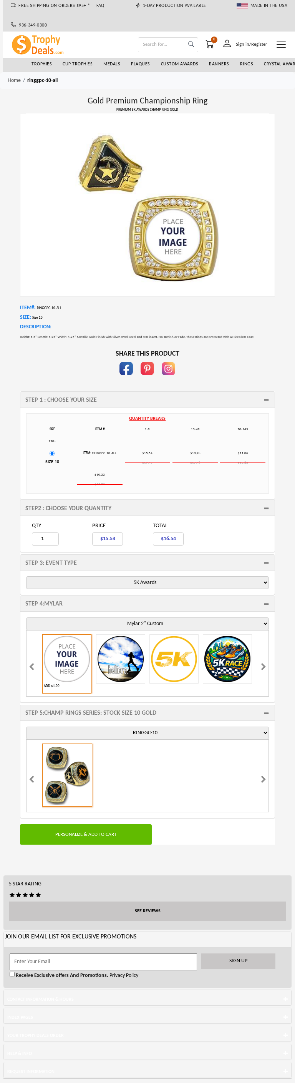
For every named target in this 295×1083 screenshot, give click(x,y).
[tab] (147, 399)
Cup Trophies (78, 64)
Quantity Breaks (147, 418)
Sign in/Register (251, 44)
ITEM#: (28, 308)
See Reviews (148, 911)
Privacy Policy (123, 975)
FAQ (100, 5)
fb (126, 379)
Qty (36, 526)
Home (14, 80)
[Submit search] (191, 45)
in (169, 379)
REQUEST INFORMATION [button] (31, 1072)
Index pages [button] (20, 1017)
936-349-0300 (31, 25)
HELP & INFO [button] (19, 1053)
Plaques (140, 64)
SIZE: (25, 317)
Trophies (41, 64)
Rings (247, 64)
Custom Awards (180, 64)
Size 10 (52, 462)
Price (99, 526)
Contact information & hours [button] (40, 999)
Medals (111, 64)
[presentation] (31, 667)
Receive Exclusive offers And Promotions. (61, 975)
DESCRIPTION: (35, 327)
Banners (219, 64)
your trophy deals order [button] (35, 1035)
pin (147, 379)
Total (160, 526)
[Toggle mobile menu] (281, 44)
